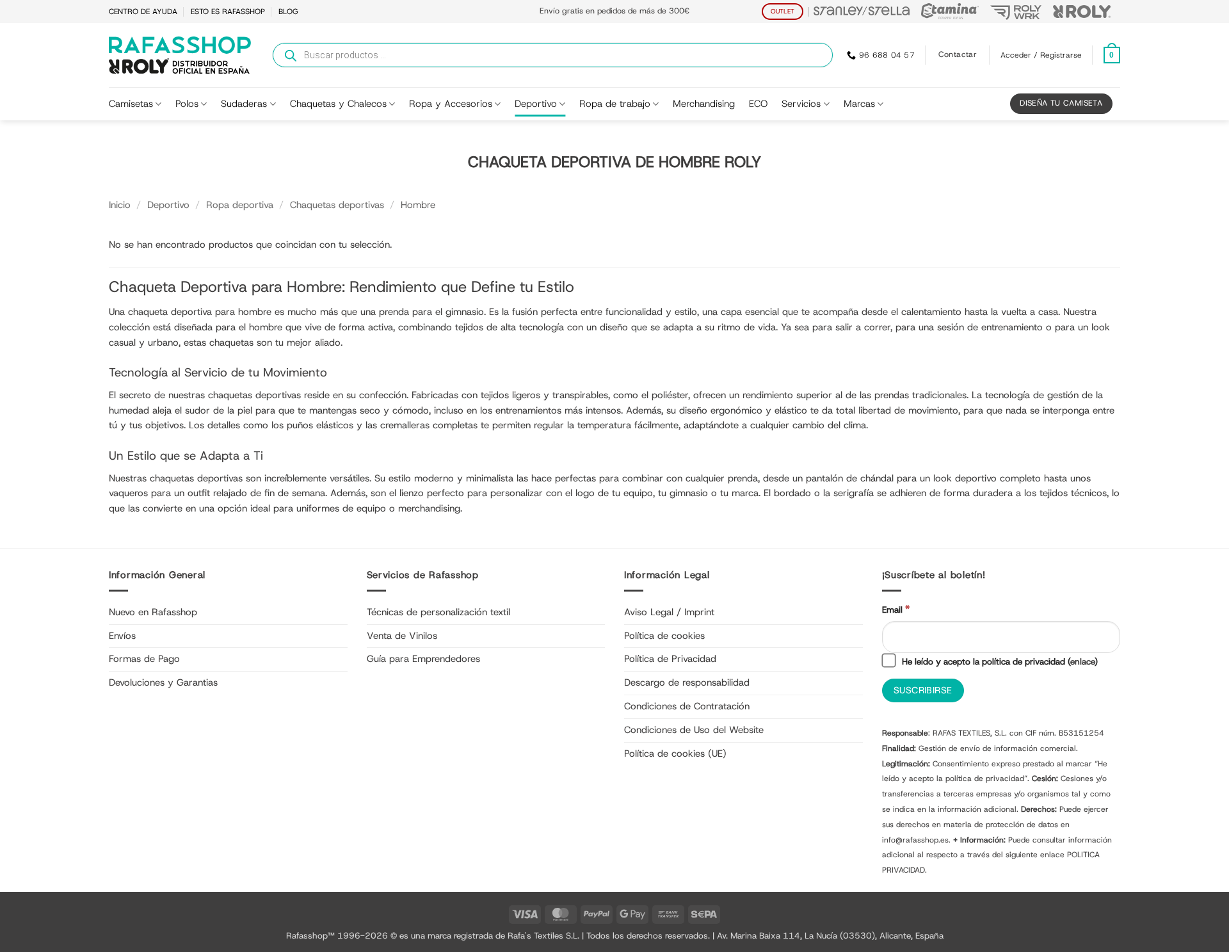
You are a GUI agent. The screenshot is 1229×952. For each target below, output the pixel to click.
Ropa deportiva (239, 204)
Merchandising (704, 103)
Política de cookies (664, 635)
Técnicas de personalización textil (438, 612)
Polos (186, 103)
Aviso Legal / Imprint (669, 612)
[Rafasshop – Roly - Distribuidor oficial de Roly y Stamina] (180, 55)
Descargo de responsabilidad (687, 682)
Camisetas (131, 103)
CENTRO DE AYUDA (143, 11)
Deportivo (536, 103)
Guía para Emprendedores (423, 658)
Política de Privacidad (670, 658)
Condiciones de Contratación (687, 706)
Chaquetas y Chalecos (338, 103)
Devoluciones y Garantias (163, 682)
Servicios (801, 103)
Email (896, 609)
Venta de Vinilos (402, 635)
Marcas (859, 103)
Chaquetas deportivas (337, 204)
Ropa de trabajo (614, 103)
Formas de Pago (144, 658)
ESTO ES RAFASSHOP (228, 11)
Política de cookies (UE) (675, 753)
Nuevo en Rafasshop (153, 612)
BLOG (288, 11)
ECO (758, 103)
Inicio (120, 204)
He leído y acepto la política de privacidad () (998, 661)
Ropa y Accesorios (450, 103)
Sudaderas (244, 103)
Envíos (122, 635)
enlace (1082, 661)
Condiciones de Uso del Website (694, 729)
